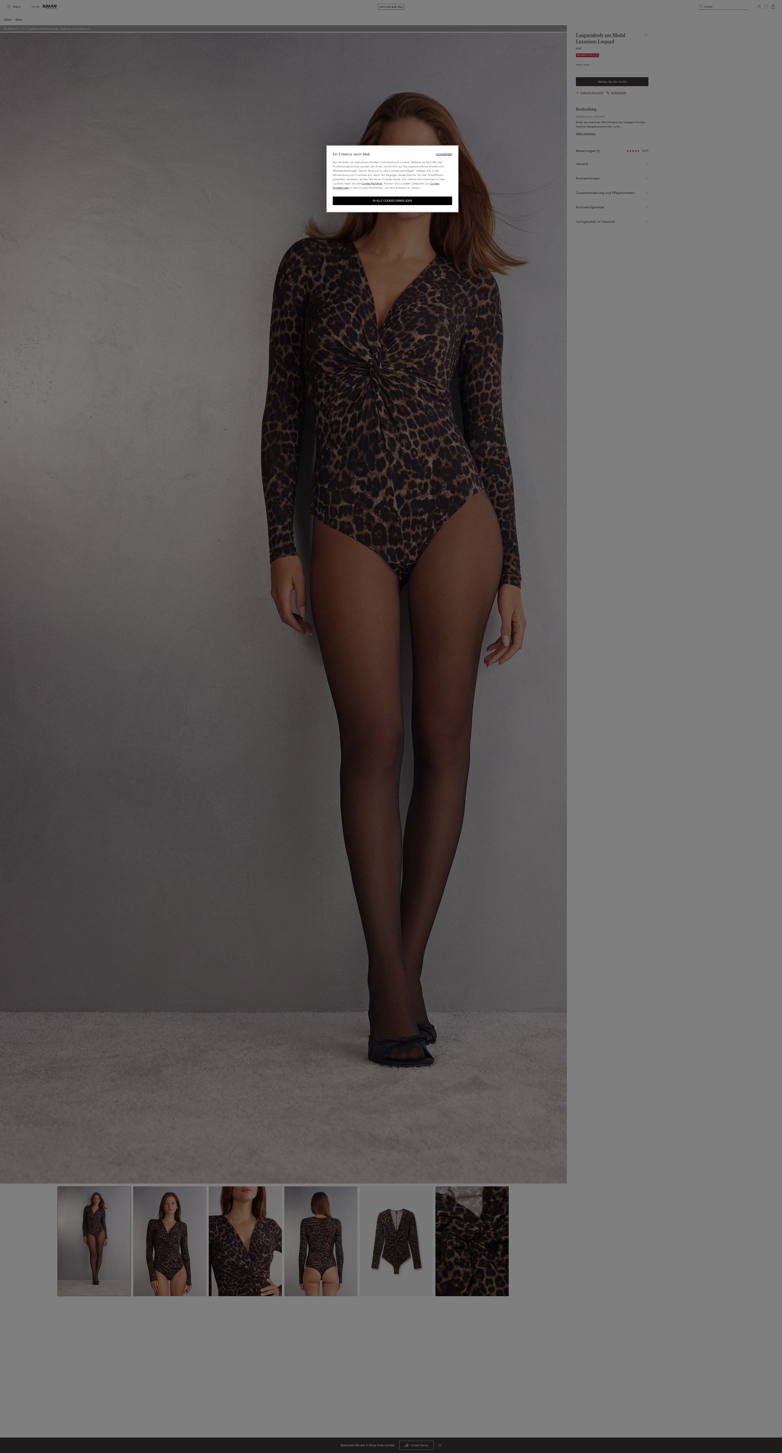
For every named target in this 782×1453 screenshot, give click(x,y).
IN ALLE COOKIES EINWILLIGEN (392, 200)
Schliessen (444, 154)
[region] (392, 178)
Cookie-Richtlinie (371, 183)
